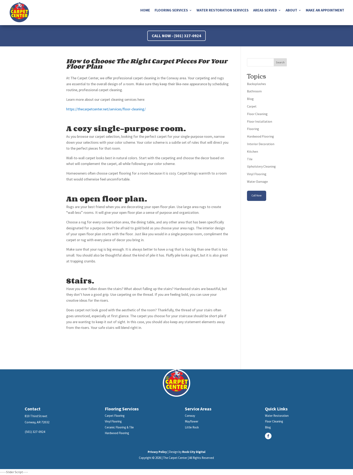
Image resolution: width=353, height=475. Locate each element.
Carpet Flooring (115, 416)
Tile (249, 159)
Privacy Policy (157, 452)
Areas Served (265, 10)
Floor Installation (259, 121)
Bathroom (254, 91)
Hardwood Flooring (260, 136)
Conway (190, 416)
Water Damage (257, 181)
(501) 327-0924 (35, 432)
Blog (250, 99)
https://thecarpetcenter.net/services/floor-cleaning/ (106, 109)
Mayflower (191, 421)
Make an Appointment (325, 10)
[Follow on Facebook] (268, 436)
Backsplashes (256, 84)
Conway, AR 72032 (37, 422)
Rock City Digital (193, 452)
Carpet (252, 106)
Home (145, 10)
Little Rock (192, 427)
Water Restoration (277, 416)
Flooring (253, 129)
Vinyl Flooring (256, 174)
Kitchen (252, 151)
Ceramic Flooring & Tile (119, 427)
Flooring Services (171, 10)
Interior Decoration (260, 144)
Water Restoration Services (223, 10)
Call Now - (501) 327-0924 (176, 35)
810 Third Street (36, 416)
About (291, 10)
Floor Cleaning (257, 114)
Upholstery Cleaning (261, 166)
